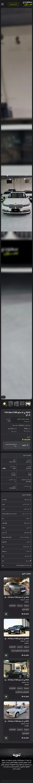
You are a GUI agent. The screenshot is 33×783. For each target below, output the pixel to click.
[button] (4, 404)
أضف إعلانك (13, 4)
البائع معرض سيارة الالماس (22, 692)
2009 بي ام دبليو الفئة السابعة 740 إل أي (18, 721)
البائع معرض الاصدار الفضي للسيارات (20, 651)
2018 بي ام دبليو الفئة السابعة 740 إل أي (18, 597)
